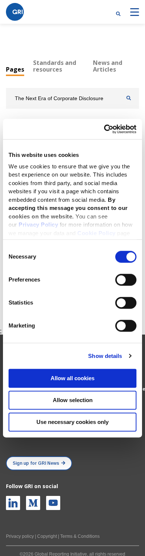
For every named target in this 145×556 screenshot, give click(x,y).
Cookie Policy (96, 233)
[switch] (125, 280)
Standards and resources (54, 66)
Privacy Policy (38, 224)
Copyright (47, 536)
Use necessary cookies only (72, 422)
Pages (15, 69)
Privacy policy (20, 536)
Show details (105, 356)
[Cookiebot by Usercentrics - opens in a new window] (104, 129)
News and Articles (107, 66)
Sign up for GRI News (36, 463)
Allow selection (73, 400)
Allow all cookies (72, 378)
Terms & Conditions (80, 536)
